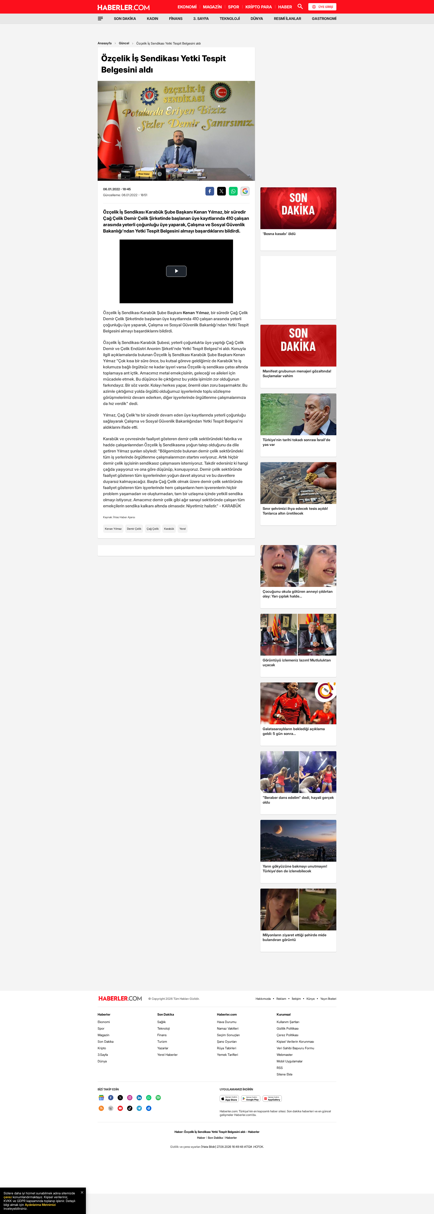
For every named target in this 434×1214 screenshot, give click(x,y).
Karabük (169, 528)
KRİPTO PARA (258, 7)
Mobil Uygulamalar (290, 1061)
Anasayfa (105, 43)
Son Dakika (105, 1041)
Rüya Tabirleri (226, 1048)
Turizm (162, 1041)
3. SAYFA (201, 18)
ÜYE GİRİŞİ (325, 7)
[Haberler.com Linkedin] (139, 1098)
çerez (8, 1197)
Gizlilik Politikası (288, 1028)
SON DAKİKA (125, 18)
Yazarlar (162, 1048)
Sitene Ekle (284, 1074)
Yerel (182, 528)
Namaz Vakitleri (227, 1028)
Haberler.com (227, 1014)
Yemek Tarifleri (227, 1054)
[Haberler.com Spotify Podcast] (158, 1098)
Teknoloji (163, 1028)
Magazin (103, 1035)
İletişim (296, 998)
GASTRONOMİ (324, 18)
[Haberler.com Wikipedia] (110, 1109)
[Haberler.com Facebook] (110, 1098)
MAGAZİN (212, 7)
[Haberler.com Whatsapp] (148, 1098)
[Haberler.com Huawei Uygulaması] (272, 1099)
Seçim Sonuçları (228, 1035)
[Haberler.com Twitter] (120, 1098)
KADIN (152, 18)
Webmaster (285, 1054)
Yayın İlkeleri (328, 998)
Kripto (102, 1048)
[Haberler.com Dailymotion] (148, 1109)
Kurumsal (284, 1014)
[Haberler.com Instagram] (129, 1098)
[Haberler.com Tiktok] (129, 1109)
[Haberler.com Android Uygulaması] (250, 1099)
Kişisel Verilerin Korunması (295, 1041)
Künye (311, 998)
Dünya (102, 1061)
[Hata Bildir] (208, 1146)
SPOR (233, 7)
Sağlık (161, 1022)
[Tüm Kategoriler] (100, 18)
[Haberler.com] (120, 998)
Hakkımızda (263, 998)
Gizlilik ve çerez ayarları (185, 1146)
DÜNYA (257, 18)
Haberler (104, 1014)
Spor (101, 1028)
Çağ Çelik (153, 528)
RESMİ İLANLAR (287, 18)
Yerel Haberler (167, 1054)
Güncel (124, 43)
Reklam (281, 998)
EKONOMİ (187, 7)
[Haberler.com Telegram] (139, 1109)
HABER (285, 7)
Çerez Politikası (287, 1035)
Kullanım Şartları (288, 1022)
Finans (162, 1035)
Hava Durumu (226, 1022)
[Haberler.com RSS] (101, 1109)
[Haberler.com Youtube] (120, 1109)
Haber (201, 1137)
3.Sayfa (103, 1054)
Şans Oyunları (227, 1041)
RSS (280, 1068)
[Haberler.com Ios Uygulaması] (229, 1099)
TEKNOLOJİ (230, 18)
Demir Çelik (134, 528)
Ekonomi (104, 1022)
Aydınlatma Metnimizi (40, 1205)
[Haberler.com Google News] (101, 1098)
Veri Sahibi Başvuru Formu (295, 1048)
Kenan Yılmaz (113, 528)
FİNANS (175, 18)
